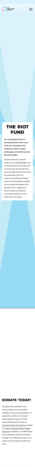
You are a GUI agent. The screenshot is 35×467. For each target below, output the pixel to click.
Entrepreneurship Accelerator (13, 425)
